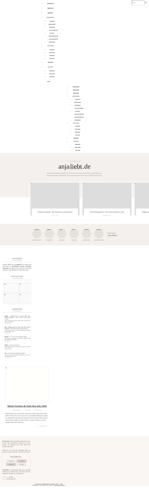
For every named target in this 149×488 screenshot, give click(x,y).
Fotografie (52, 27)
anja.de (74, 166)
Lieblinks (52, 76)
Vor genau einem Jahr (14, 345)
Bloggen (52, 33)
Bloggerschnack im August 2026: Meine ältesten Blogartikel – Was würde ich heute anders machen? (17, 318)
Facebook (52, 49)
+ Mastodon (11, 461)
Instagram (52, 52)
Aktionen (52, 21)
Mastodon (51, 55)
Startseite (50, 3)
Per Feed (52, 58)
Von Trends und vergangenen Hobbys (18, 336)
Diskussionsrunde (79, 114)
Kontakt (50, 62)
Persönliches (52, 24)
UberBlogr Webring (59, 485)
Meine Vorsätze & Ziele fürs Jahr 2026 (27, 406)
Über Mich (50, 8)
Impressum (38, 484)
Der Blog (50, 12)
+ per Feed (21, 464)
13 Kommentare (37, 410)
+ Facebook (21, 461)
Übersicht (52, 70)
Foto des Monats (53, 30)
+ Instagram (11, 464)
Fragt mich (52, 73)
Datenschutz (45, 484)
